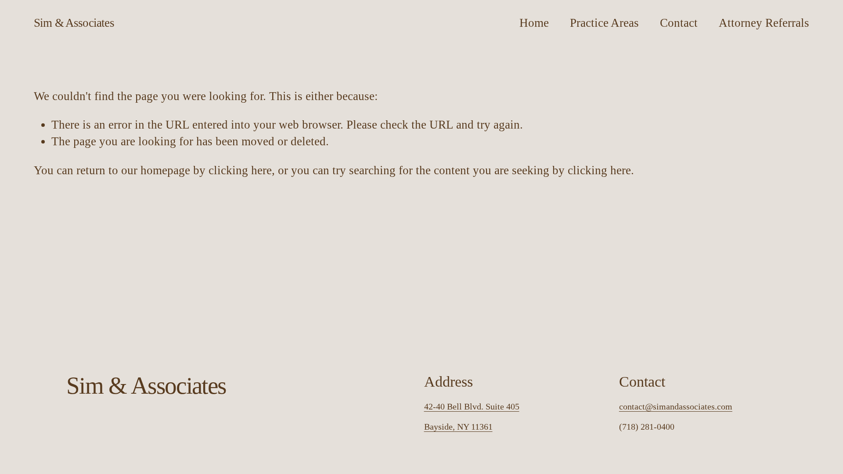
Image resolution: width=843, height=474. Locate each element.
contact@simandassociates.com (675, 406)
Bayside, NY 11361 (458, 426)
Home (534, 22)
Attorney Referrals (764, 22)
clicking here (240, 170)
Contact (679, 22)
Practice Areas (604, 22)
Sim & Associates (74, 22)
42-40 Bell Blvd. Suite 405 (471, 406)
